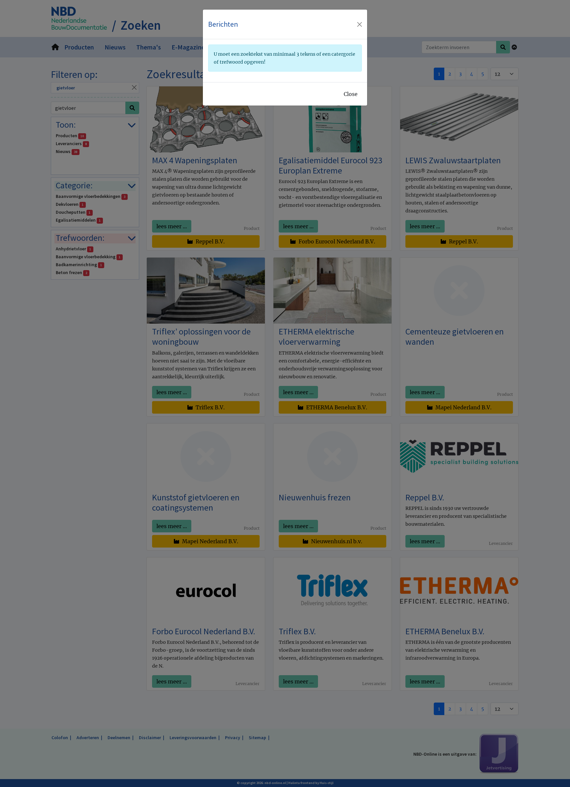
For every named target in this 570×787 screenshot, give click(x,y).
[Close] (359, 24)
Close (351, 94)
